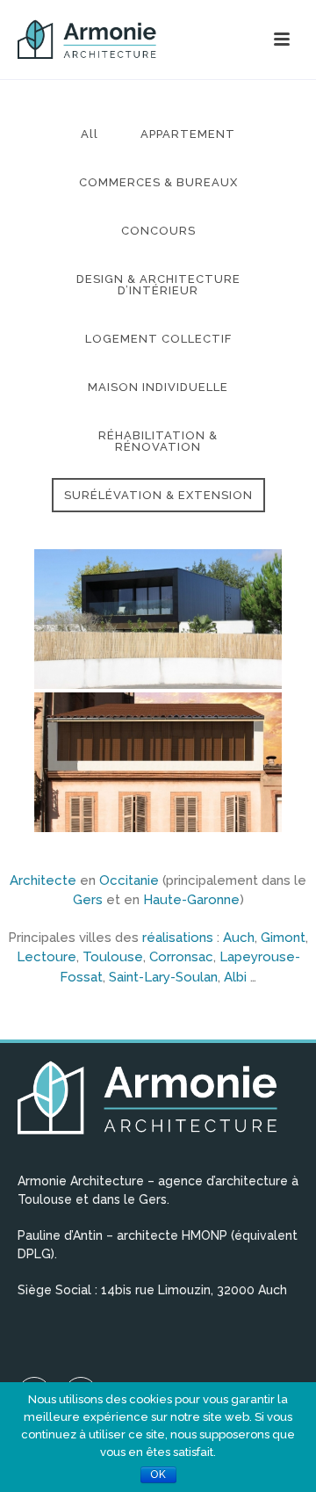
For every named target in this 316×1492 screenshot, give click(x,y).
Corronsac (181, 957)
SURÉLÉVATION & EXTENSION (158, 495)
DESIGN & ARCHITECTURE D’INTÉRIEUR (158, 284)
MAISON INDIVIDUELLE (158, 387)
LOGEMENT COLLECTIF (158, 338)
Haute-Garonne (191, 900)
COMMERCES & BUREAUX (158, 182)
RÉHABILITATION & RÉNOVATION (158, 441)
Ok (158, 1474)
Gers (88, 900)
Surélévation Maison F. (158, 613)
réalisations (179, 937)
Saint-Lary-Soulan (163, 977)
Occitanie (130, 880)
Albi (237, 977)
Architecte (45, 880)
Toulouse (113, 957)
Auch (239, 937)
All (89, 134)
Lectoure (46, 957)
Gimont (283, 937)
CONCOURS (158, 230)
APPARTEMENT (187, 134)
